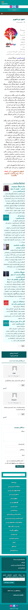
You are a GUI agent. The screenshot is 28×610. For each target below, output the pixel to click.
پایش (14, 542)
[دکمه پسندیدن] (23, 346)
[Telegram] (14, 6)
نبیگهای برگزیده (14, 530)
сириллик (5, 4)
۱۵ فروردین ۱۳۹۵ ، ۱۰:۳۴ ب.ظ (14, 402)
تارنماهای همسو (21, 568)
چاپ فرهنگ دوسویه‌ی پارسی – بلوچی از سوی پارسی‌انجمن (17, 189)
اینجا (6, 171)
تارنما (23, 455)
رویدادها (14, 482)
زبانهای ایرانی (14, 498)
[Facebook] (17, 6)
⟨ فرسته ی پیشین (14, 353)
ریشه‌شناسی (14, 510)
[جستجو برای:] (14, 474)
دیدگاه (22, 431)
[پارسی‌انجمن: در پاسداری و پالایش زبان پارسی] (14, 10)
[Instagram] (11, 6)
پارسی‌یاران (14, 534)
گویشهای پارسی (14, 502)
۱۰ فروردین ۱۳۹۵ (20, 22)
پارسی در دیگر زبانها (14, 526)
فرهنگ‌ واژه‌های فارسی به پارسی (18, 565)
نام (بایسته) (21, 444)
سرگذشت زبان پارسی (14, 486)
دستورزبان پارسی (14, 494)
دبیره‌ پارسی (14, 506)
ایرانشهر (14, 546)
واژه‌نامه (23, 562)
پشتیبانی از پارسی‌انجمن (18, 595)
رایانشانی (22, 449)
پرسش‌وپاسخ (14, 550)
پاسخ (4, 388)
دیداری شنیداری (14, 538)
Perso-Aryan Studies (19, 559)
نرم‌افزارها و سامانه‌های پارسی (14, 522)
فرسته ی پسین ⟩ (14, 355)
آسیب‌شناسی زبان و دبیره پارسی (14, 518)
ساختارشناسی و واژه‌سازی (14, 514)
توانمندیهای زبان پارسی (14, 490)
